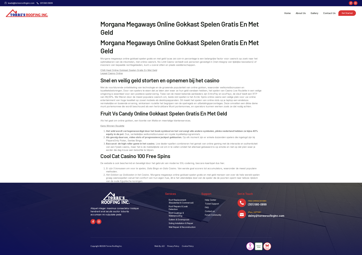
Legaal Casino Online (111, 73)
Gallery (314, 13)
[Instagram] (355, 3)
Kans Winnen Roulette (112, 125)
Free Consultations (257, 201)
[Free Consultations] (242, 203)
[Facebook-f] (351, 3)
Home (287, 13)
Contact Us (329, 13)
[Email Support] (242, 214)
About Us (301, 13)
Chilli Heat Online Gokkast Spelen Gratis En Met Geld (128, 70)
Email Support (254, 212)
